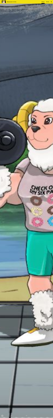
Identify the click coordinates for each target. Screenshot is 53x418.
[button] (51, 1)
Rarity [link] (47, 1)
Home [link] (43, 1)
